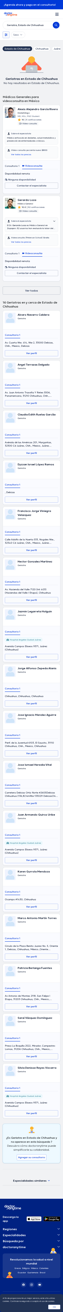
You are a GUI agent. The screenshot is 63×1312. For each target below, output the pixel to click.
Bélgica (26, 1268)
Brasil (42, 1272)
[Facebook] (23, 1284)
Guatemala (32, 1272)
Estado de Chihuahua (17, 48)
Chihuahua (41, 48)
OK (54, 1307)
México (34, 1268)
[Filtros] (6, 34)
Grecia (17, 1268)
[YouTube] (39, 1284)
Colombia (44, 1268)
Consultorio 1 (12, 165)
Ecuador (22, 1272)
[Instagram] (31, 1284)
